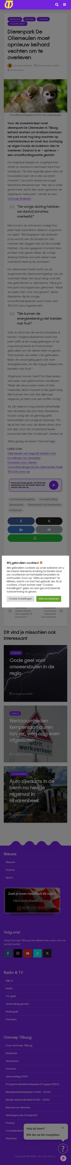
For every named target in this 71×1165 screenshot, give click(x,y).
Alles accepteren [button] (49, 599)
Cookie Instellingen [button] (20, 599)
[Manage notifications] (63, 1158)
